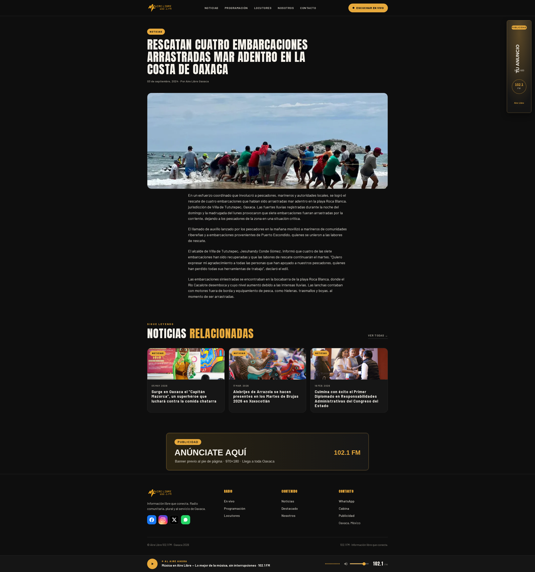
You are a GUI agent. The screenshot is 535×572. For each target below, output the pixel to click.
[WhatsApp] (185, 519)
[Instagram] (163, 519)
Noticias (211, 8)
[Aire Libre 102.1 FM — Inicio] (159, 8)
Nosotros (286, 8)
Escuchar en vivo (370, 8)
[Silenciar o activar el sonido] (346, 564)
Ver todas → (378, 335)
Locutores (263, 8)
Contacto (308, 8)
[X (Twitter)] (174, 519)
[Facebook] (151, 519)
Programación (236, 8)
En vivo (229, 501)
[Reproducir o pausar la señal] (152, 564)
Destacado (290, 508)
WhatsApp (346, 501)
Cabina (344, 508)
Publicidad (346, 515)
